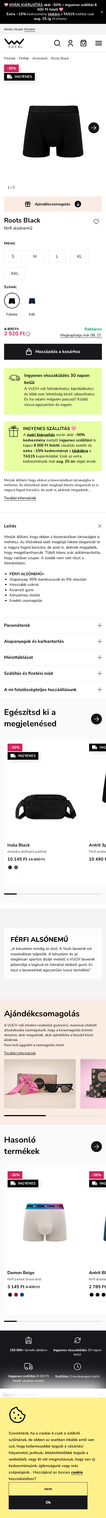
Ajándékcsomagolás (52, 204)
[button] (93, 127)
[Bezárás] (102, 12)
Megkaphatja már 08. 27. (81, 335)
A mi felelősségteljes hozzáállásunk (40, 690)
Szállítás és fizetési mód (28, 673)
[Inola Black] (44, 791)
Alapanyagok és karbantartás (34, 641)
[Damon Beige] (44, 1219)
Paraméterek (17, 625)
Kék (32, 314)
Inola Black (18, 845)
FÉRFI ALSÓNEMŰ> (27, 574)
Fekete (11, 314)
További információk (20, 498)
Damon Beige (21, 1273)
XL (79, 256)
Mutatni (29, 29)
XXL (14, 273)
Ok (48, 1502)
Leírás (10, 526)
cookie (77, 1472)
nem (48, 1488)
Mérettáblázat (18, 657)
